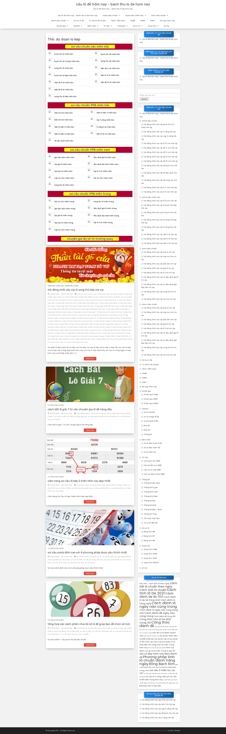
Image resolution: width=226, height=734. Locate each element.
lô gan (169, 651)
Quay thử (152, 26)
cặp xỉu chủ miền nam (64, 178)
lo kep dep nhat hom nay (66, 303)
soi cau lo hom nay (55, 342)
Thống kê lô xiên (151, 492)
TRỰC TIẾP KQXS (118, 20)
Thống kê (121, 26)
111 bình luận (68, 294)
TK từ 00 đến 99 (151, 523)
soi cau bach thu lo (112, 416)
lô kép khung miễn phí (111, 330)
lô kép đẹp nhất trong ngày (117, 309)
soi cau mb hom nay (75, 562)
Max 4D (147, 430)
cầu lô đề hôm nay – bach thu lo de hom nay (113, 4)
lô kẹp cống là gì (110, 300)
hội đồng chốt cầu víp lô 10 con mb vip (160, 143)
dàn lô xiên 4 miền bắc (107, 113)
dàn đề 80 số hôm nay (151, 636)
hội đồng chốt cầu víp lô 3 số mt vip (159, 272)
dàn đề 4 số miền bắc (110, 68)
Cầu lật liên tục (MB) (153, 465)
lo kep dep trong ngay (108, 303)
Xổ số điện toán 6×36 (153, 443)
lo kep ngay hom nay (104, 339)
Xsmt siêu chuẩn (158, 15)
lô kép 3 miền (122, 485)
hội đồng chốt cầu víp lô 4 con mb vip (160, 187)
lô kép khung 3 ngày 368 (58, 324)
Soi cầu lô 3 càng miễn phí (158, 676)
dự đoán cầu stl (162, 639)
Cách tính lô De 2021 (157, 591)
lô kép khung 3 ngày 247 (121, 321)
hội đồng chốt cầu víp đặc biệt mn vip (160, 319)
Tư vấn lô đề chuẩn (97, 20)
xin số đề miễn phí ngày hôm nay (167, 683)
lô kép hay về (102, 312)
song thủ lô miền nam (64, 185)
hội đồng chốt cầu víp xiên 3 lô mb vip (160, 239)
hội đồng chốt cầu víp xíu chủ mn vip (160, 355)
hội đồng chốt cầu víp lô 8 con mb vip (160, 201)
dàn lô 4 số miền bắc (110, 75)
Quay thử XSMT (150, 558)
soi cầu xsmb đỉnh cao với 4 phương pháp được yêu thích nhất (87, 552)
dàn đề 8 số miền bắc (63, 89)
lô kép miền (109, 336)
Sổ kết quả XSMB (151, 394)
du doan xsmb (110, 413)
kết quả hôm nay (167, 20)
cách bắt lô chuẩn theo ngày (158, 584)
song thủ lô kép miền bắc (65, 96)
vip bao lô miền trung (63, 223)
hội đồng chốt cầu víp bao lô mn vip (159, 308)
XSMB (132, 20)
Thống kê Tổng (150, 514)
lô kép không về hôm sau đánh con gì (107, 315)
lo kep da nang (123, 300)
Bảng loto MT (149, 536)
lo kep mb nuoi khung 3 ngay (92, 336)
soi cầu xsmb (90, 562)
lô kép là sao (60, 333)
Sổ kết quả (61, 26)
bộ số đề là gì (82, 628)
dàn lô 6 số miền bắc (63, 113)
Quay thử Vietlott (151, 562)
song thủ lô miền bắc (63, 68)
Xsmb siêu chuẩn (110, 15)
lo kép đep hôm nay (85, 306)
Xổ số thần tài (150, 452)
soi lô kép (60, 491)
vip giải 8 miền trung (63, 215)
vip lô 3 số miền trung (103, 222)
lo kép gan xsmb (79, 312)
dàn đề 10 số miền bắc (110, 82)
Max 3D (147, 425)
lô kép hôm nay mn (69, 315)
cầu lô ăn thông (154, 630)
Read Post (90, 359)
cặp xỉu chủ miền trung (64, 230)
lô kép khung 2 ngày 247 (87, 318)
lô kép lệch (70, 333)
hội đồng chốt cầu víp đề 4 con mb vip (161, 148)
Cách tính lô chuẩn (152, 590)
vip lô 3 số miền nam (103, 171)
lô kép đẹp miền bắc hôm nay (106, 306)
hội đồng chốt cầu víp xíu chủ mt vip (160, 299)
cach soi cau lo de (84, 294)
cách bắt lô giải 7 (83, 413)
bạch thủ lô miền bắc (63, 54)
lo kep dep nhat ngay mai (87, 303)
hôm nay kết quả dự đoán (156, 648)
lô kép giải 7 (92, 312)
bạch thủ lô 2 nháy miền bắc (67, 61)
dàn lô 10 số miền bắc (106, 134)
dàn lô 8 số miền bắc (63, 120)
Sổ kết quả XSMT (151, 399)
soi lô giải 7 (56, 419)
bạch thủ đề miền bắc (110, 54)
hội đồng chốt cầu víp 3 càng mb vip (160, 132)
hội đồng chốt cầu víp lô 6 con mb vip (160, 192)
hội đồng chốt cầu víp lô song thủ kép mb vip (76, 289)
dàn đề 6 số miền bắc (63, 82)
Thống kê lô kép (150, 496)
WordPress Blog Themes (159, 730)
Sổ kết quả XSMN (151, 403)
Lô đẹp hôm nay (154, 653)
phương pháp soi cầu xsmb (59, 560)
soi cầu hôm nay (59, 562)
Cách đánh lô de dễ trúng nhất (157, 598)
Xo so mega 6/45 (151, 417)
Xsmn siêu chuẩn (58, 20)
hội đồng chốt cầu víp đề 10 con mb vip (161, 161)
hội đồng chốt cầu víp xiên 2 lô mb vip (160, 234)
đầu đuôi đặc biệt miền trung (106, 215)
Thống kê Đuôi (150, 505)
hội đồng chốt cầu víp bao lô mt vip (159, 252)
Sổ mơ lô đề (79, 20)
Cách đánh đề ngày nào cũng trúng (157, 614)
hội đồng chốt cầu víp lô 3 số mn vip (159, 328)
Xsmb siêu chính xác (134, 15)
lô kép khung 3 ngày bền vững (81, 324)
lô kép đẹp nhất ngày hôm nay (92, 309)
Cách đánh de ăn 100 (156, 595)
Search (144, 99)
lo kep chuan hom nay (93, 300)
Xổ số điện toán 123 (152, 447)
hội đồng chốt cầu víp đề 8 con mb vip (160, 157)
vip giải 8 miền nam (63, 164)
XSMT (152, 20)
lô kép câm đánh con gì (88, 297)
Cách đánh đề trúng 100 (165, 616)
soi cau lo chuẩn (82, 634)
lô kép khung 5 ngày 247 (121, 327)
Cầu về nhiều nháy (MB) (154, 474)
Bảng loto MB (149, 531)
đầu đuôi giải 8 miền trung (105, 208)
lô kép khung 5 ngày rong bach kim (86, 330)
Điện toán (92, 26)
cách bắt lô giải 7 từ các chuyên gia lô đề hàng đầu (80, 409)
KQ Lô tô (136, 26)
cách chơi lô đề (104, 628)
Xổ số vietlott (149, 412)
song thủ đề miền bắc (110, 61)
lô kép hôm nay (115, 312)
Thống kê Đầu (150, 500)
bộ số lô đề (92, 628)
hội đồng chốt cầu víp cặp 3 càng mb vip (160, 709)
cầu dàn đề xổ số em (162, 627)
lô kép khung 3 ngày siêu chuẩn (80, 327)
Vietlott (76, 26)
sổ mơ (166, 26)
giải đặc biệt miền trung (64, 208)
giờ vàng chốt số (123, 413)
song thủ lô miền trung (104, 201)
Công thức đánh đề (154, 624)
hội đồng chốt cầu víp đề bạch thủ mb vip (160, 713)
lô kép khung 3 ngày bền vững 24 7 (108, 324)
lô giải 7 (51, 416)
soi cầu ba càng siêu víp (77, 416)
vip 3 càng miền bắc (105, 120)
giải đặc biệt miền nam (64, 157)
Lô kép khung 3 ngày (102, 321)
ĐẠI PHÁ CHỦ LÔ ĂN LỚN (150, 686)
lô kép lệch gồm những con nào (89, 333)
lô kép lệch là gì (108, 333)
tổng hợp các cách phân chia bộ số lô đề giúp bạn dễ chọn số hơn (89, 624)
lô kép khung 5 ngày (101, 327)
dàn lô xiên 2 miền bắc (64, 127)
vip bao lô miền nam (63, 171)
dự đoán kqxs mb (109, 556)
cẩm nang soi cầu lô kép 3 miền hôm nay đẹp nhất (79, 480)
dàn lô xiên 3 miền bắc (64, 134)
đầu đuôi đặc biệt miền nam (106, 164)
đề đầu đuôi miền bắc (63, 141)
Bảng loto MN (149, 540)
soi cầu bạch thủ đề (95, 416)
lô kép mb (120, 333)
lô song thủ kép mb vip (123, 339)
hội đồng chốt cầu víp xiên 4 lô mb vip (160, 243)
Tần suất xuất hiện (152, 518)
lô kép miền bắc (121, 336)
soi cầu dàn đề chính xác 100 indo (155, 673)
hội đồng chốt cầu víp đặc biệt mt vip (160, 264)
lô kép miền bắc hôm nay (84, 339)
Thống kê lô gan (151, 487)
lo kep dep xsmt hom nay (66, 306)
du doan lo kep (116, 294)
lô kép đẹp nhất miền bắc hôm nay (65, 309)
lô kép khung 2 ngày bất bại (108, 318)
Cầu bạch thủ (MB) (152, 461)
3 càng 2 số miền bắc (106, 127)
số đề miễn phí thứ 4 (170, 680)
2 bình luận (68, 413)
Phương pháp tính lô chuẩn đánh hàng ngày (157, 660)
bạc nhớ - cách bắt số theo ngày (154, 583)
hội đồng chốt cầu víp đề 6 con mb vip (160, 152)
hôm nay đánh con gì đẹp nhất (66, 631)
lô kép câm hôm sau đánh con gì (112, 297)
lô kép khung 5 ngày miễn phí (59, 330)
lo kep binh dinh (71, 297)
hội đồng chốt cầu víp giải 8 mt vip (159, 268)
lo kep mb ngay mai (71, 336)
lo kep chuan (78, 300)
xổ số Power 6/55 (151, 421)
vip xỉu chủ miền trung (64, 201)
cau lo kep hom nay (101, 294)
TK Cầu (107, 26)
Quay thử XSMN (150, 554)
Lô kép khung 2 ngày (67, 318)
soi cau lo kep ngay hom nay (76, 342)
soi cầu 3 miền (60, 416)
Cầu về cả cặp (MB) (152, 470)
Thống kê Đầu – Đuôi (153, 509)
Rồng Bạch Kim (162, 663)
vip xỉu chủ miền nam (103, 178)
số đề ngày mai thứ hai (147, 683)
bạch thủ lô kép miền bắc (65, 75)
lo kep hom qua (84, 315)
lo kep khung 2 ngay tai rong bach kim (77, 321)
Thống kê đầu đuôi (152, 483)
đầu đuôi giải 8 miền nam (105, 157)
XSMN (142, 20)
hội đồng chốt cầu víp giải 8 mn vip (159, 324)
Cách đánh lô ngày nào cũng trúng (158, 605)
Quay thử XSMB (150, 549)
